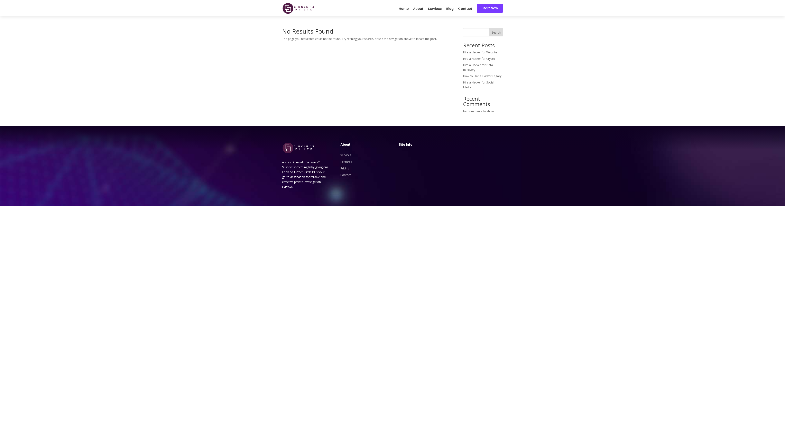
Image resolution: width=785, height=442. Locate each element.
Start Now (490, 8)
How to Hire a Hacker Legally (482, 76)
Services (435, 9)
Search (496, 32)
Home (404, 9)
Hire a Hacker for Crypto (479, 59)
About (418, 9)
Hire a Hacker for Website (480, 52)
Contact (465, 9)
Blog (450, 9)
